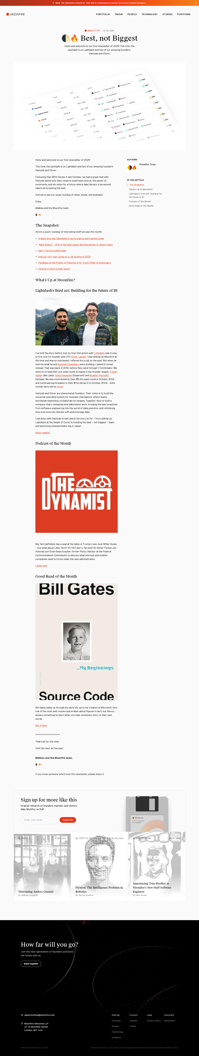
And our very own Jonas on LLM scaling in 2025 (64, 256)
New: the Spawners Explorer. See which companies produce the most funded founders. (99, 3)
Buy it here (41, 725)
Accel (60, 386)
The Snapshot (136, 185)
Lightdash (99, 353)
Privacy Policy (154, 1020)
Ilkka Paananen (63, 375)
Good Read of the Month (141, 206)
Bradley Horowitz (99, 375)
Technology (150, 14)
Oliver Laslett (78, 356)
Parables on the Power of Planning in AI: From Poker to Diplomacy (74, 262)
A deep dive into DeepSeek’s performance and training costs (71, 238)
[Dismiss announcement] (195, 3)
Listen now (41, 565)
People (132, 14)
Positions (183, 14)
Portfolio (103, 14)
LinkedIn (133, 1020)
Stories (167, 14)
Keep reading (42, 432)
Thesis (119, 14)
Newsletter (169, 1020)
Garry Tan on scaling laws (52, 250)
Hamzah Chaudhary (68, 364)
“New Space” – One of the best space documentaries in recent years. (75, 244)
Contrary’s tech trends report (54, 268)
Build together (31, 963)
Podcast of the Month (140, 201)
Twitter (132, 1026)
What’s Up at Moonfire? (141, 189)
